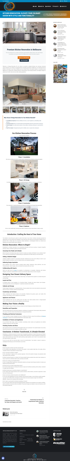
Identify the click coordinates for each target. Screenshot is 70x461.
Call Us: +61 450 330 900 (24, 57)
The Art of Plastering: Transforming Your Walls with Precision (61, 32)
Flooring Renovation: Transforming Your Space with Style (61, 49)
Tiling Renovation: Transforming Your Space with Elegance (61, 55)
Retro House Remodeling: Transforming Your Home (43, 431)
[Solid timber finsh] (55, 66)
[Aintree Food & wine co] (6, 109)
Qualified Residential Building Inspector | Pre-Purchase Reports (44, 442)
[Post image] (6, 414)
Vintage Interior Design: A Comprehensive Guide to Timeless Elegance (61, 38)
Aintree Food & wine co (24, 102)
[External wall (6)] (55, 71)
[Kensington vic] (60, 76)
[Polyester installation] (60, 66)
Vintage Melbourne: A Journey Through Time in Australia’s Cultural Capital (61, 43)
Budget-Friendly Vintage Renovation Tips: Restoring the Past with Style (62, 26)
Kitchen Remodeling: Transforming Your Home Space (16, 413)
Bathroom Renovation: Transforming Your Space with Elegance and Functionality (44, 436)
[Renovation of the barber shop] (65, 71)
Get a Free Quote (24, 60)
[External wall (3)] (65, 66)
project (15, 270)
